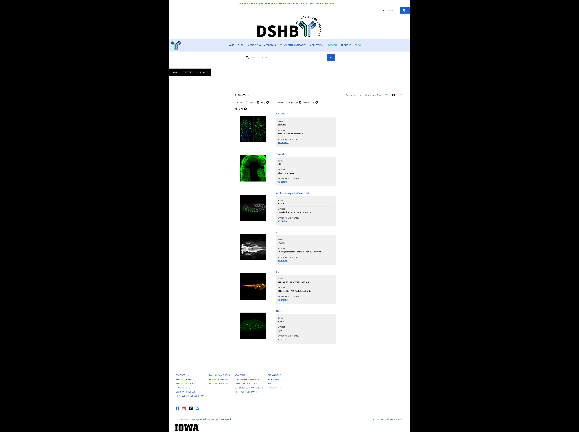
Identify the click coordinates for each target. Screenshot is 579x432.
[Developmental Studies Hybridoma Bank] (290, 37)
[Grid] (400, 95)
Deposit (332, 45)
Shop (241, 45)
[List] (386, 95)
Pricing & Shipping (219, 379)
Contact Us (182, 375)
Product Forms (184, 379)
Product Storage (186, 383)
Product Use (183, 387)
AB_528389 (282, 260)
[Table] (393, 95)
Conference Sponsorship (248, 387)
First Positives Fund (245, 391)
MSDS (271, 383)
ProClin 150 (274, 387)
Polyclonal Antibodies (293, 45)
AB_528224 (282, 221)
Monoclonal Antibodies (261, 45)
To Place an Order (219, 375)
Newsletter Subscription (190, 395)
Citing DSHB (274, 375)
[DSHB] (175, 44)
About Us (346, 45)
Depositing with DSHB (246, 379)
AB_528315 (282, 181)
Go (330, 57)
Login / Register (388, 10)
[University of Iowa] (187, 430)
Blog (358, 45)
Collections (317, 45)
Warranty (273, 379)
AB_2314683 (283, 142)
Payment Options (218, 383)
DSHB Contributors (245, 383)
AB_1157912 (283, 339)
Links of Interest (185, 391)
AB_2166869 (283, 300)
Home (231, 45)
